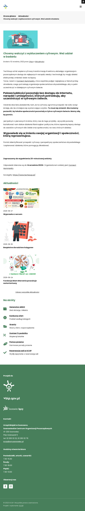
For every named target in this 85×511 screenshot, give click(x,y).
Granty (12, 324)
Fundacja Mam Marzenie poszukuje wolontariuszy (20, 282)
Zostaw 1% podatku (18, 333)
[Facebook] (5, 486)
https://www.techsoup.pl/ (24, 175)
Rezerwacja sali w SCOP (20, 350)
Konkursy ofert (16, 316)
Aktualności (23, 16)
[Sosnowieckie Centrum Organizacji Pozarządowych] (5, 6)
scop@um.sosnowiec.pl (13, 441)
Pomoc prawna (16, 342)
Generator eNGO (17, 307)
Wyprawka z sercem (12, 214)
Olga (31, 62)
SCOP (21, 506)
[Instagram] (11, 486)
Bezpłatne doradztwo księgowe (18, 247)
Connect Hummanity (25, 81)
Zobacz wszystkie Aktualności (27, 292)
